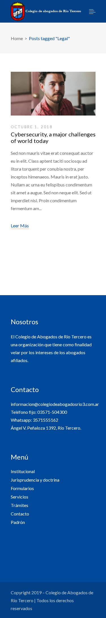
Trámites (19, 505)
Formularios (22, 488)
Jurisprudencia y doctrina (35, 479)
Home (17, 38)
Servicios (19, 496)
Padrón (18, 522)
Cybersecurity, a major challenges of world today (53, 137)
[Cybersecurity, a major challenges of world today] (53, 95)
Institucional (23, 471)
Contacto (20, 513)
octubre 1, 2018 (32, 127)
